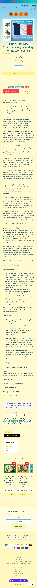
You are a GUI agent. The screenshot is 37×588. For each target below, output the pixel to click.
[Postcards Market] (9, 8)
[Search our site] (26, 14)
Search (19, 553)
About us (18, 555)
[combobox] (10, 490)
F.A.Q (18, 565)
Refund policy (18, 569)
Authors (18, 557)
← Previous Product (7, 93)
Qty (19, 64)
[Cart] (21, 14)
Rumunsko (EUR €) (13, 538)
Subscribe (18, 526)
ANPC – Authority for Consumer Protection (18, 561)
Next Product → (30, 93)
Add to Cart (10, 494)
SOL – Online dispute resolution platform (18, 563)
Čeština (25, 538)
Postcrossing (18, 559)
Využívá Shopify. (18, 584)
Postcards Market (18, 583)
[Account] (16, 14)
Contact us (18, 576)
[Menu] (11, 14)
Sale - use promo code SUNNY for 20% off (18, 2)
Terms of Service (18, 567)
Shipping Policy (18, 573)
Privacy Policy (18, 571)
